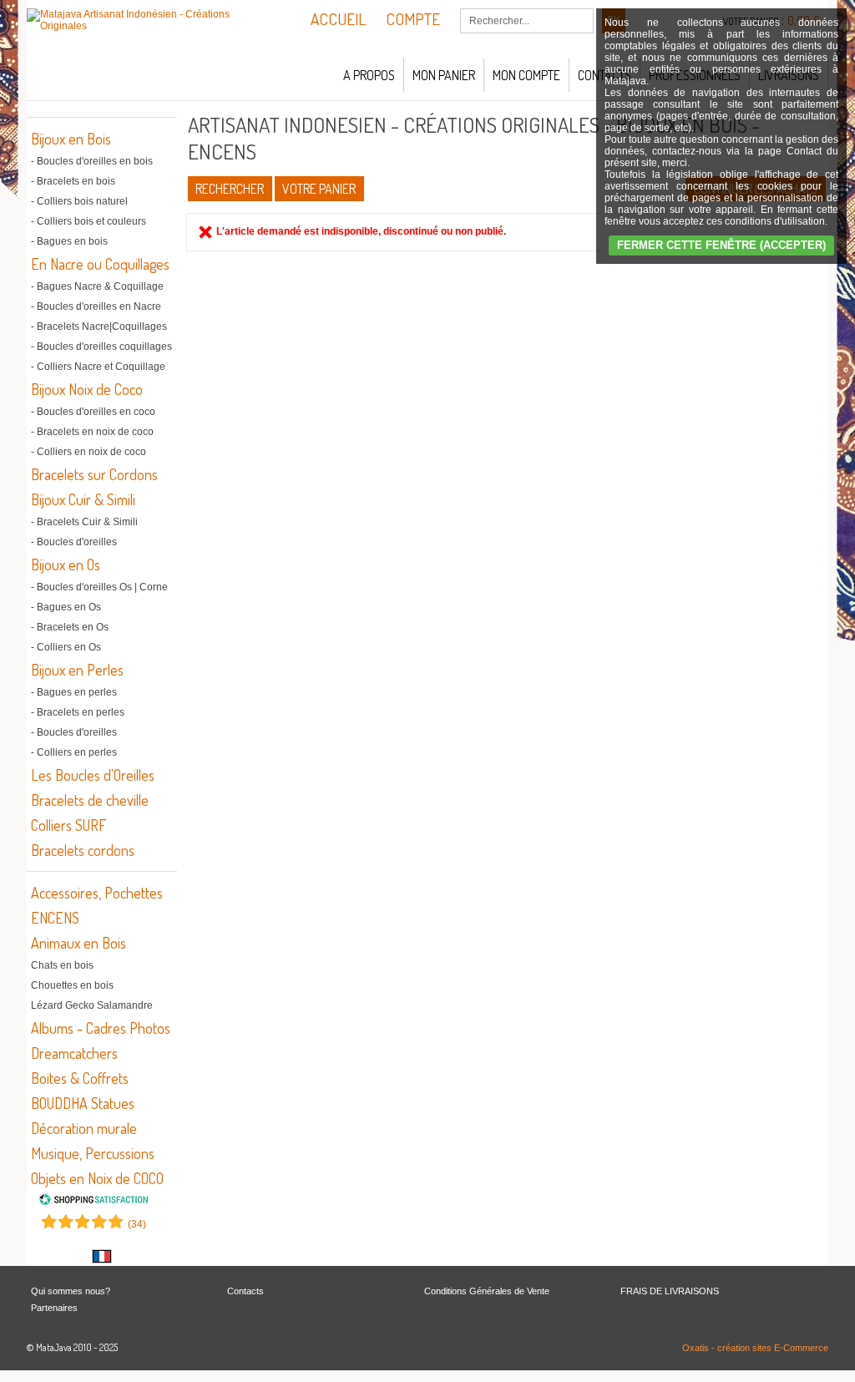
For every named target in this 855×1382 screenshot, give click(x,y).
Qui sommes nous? (70, 1291)
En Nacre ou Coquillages (100, 264)
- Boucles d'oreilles (74, 542)
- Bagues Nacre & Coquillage (97, 286)
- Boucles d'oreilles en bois (92, 161)
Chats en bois (62, 965)
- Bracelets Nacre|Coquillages (99, 326)
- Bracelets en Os (70, 627)
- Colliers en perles (74, 752)
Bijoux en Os (65, 564)
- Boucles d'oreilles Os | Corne (99, 587)
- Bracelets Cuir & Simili (84, 522)
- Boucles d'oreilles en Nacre (96, 306)
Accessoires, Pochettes (97, 892)
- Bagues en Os (66, 607)
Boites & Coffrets (80, 1078)
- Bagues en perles (74, 692)
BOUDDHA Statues (82, 1103)
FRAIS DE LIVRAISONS (669, 1291)
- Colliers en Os (66, 647)
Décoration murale (84, 1128)
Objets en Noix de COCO (97, 1178)
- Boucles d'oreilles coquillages (101, 346)
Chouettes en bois (72, 985)
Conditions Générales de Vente (486, 1291)
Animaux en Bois (78, 943)
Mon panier (443, 75)
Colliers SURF (68, 825)
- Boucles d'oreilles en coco (93, 412)
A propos (369, 75)
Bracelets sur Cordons (94, 474)
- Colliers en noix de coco (88, 452)
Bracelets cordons (82, 850)
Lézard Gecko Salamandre (92, 1005)
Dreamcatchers (74, 1053)
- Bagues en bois (69, 241)
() (137, 1224)
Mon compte (526, 75)
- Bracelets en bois (73, 181)
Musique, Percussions (92, 1153)
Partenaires (54, 1308)
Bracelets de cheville (90, 800)
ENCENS (55, 918)
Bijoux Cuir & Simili (83, 499)
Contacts (245, 1291)
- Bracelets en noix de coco (92, 432)
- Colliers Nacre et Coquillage (98, 366)
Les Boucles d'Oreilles (92, 775)
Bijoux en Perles (77, 670)
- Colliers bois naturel (79, 201)
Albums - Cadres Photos (100, 1028)
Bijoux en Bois (71, 138)
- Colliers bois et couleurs (88, 221)
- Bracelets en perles (77, 712)
